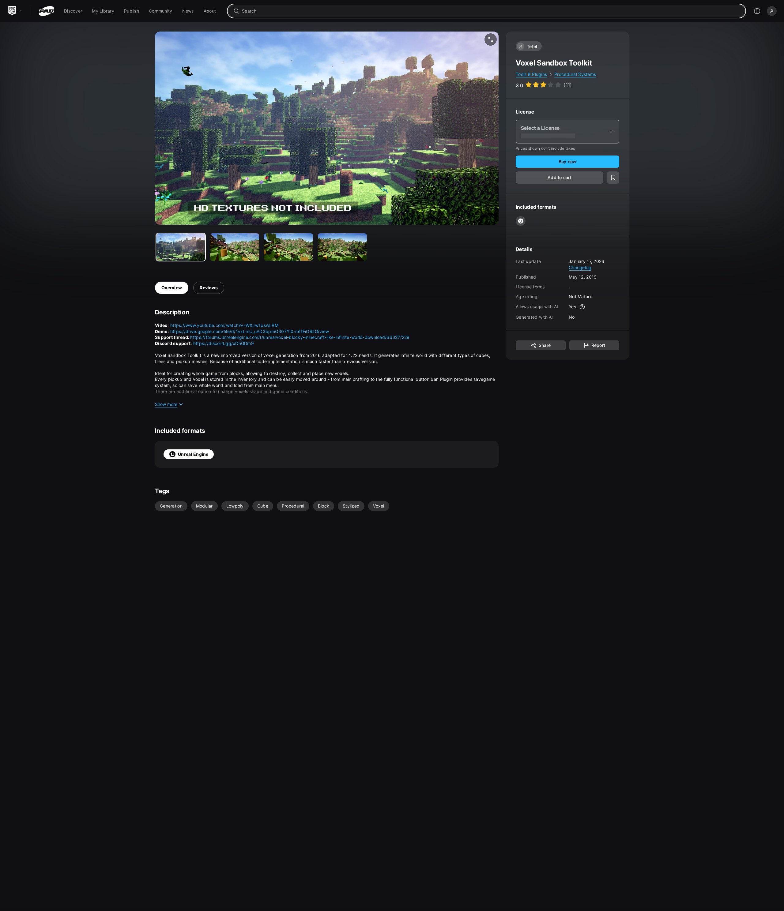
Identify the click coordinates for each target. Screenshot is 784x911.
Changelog (580, 267)
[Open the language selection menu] (757, 11)
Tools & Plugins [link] (531, 74)
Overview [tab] (171, 287)
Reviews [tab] (209, 287)
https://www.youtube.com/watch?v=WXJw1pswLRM (224, 325)
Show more (166, 404)
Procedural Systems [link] (575, 74)
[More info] (582, 306)
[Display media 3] (342, 247)
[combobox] (491, 11)
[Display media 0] (180, 247)
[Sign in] (772, 11)
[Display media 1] (234, 247)
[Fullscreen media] (490, 39)
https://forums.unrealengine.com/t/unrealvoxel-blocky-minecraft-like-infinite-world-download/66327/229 (299, 337)
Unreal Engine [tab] (193, 454)
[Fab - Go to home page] (46, 11)
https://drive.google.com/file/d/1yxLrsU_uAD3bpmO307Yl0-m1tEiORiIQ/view (249, 331)
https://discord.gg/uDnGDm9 (223, 343)
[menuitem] (73, 11)
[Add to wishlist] (613, 177)
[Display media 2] (288, 247)
